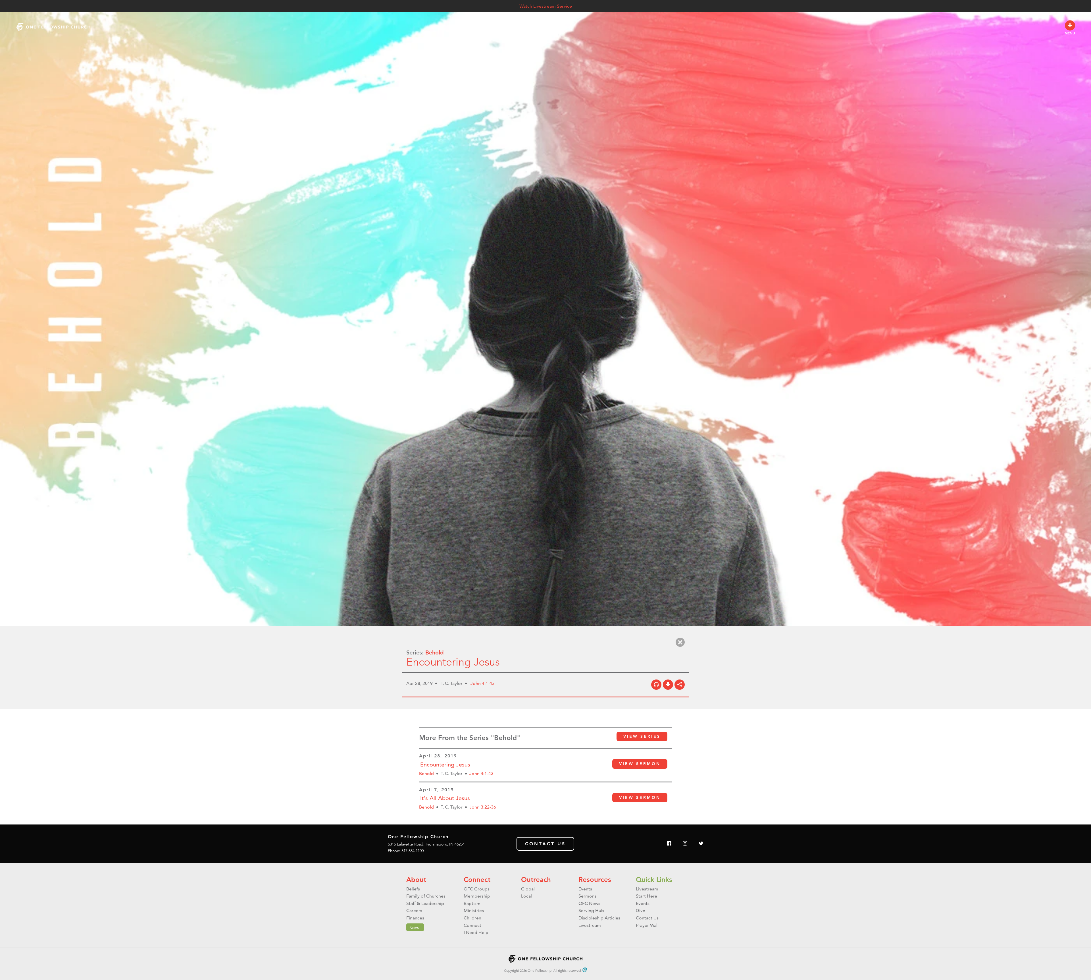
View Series (642, 736)
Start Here (646, 896)
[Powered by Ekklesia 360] (584, 969)
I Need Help (476, 932)
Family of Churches (425, 896)
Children (472, 918)
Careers (414, 910)
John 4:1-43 (482, 683)
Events (585, 889)
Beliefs (413, 889)
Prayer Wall (647, 925)
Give (415, 927)
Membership (477, 896)
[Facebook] (669, 843)
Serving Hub (591, 910)
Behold (434, 652)
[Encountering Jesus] (656, 684)
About (416, 879)
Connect (477, 879)
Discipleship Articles (599, 918)
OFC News (589, 903)
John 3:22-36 (482, 807)
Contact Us (545, 843)
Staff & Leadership (425, 903)
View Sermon (640, 763)
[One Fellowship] (53, 27)
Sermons (587, 896)
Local (526, 896)
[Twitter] (701, 843)
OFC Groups (477, 889)
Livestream (589, 925)
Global (528, 889)
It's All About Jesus (445, 798)
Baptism (472, 903)
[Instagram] (685, 843)
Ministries (474, 910)
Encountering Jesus (445, 764)
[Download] (668, 684)
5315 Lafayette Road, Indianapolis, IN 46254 (426, 844)
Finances (415, 918)
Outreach (536, 879)
